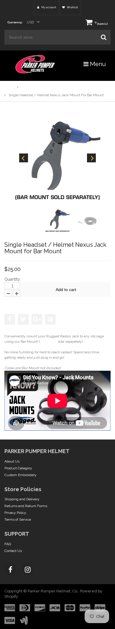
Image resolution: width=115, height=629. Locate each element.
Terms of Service (17, 519)
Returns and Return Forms (25, 506)
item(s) (101, 23)
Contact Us (13, 551)
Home (9, 87)
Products (28, 87)
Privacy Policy (15, 513)
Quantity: (12, 279)
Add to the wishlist (23, 302)
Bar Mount (48, 341)
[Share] (9, 319)
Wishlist (72, 7)
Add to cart (66, 289)
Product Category (18, 468)
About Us (11, 461)
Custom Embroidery (20, 475)
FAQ (7, 544)
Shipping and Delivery (22, 499)
